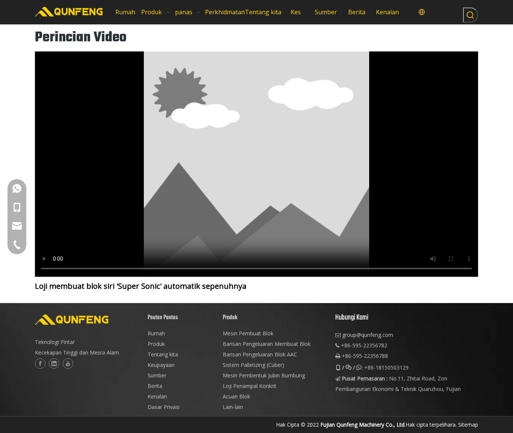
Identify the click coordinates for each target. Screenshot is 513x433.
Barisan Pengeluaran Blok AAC (260, 354)
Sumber (157, 375)
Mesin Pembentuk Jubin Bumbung (264, 375)
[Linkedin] (54, 363)
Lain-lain (233, 406)
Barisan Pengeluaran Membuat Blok (267, 343)
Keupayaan (161, 364)
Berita (155, 385)
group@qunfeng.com (367, 334)
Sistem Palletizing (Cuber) (253, 364)
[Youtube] (68, 363)
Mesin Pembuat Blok (248, 333)
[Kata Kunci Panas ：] (470, 15)
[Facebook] (40, 363)
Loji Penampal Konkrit (249, 385)
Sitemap (468, 424)
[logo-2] (87, 319)
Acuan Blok (236, 396)
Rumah (156, 333)
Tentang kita (163, 354)
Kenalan (157, 396)
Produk (156, 343)
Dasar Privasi (164, 406)
